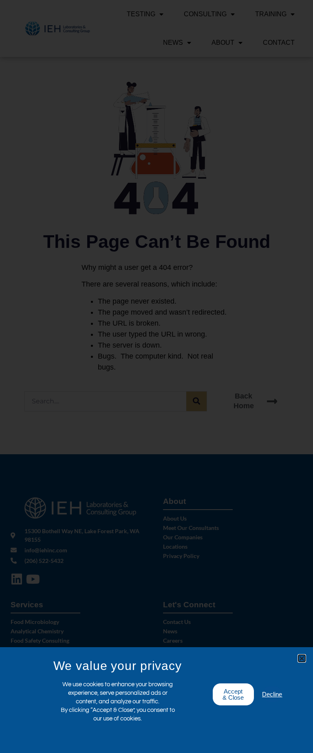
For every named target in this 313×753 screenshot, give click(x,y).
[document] (156, 376)
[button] (302, 658)
